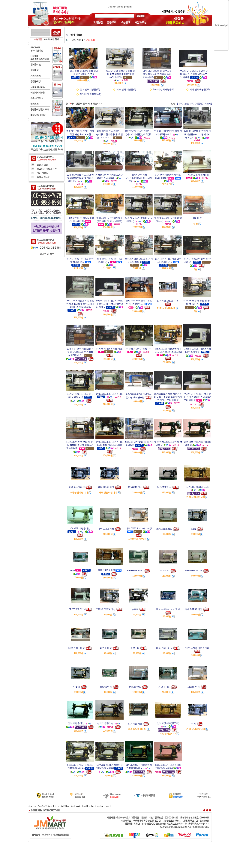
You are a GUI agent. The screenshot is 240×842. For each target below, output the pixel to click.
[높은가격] (189, 103)
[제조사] (208, 103)
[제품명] (199, 103)
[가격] (180, 103)
